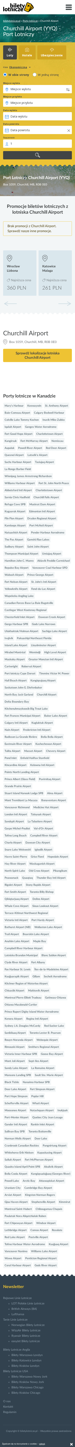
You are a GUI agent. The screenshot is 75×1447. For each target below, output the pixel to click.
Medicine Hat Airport (46, 807)
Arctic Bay (29, 1181)
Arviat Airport (13, 1195)
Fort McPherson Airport (39, 1160)
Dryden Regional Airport (41, 518)
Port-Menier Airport (17, 1117)
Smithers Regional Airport (43, 1047)
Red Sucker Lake (54, 1026)
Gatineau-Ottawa (55, 997)
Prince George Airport (40, 575)
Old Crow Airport (39, 871)
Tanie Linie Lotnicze (15, 1319)
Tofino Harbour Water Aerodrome (25, 1244)
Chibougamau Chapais (49, 1209)
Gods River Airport (46, 1265)
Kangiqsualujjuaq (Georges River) (50, 1174)
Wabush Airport (14, 575)
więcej (42, 1444)
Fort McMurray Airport (34, 441)
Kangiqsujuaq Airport (43, 680)
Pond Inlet (11, 758)
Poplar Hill (37, 1096)
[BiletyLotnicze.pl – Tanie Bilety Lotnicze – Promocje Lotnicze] (18, 7)
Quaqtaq (27, 878)
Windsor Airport (46, 1223)
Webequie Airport (47, 1040)
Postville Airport (38, 1237)
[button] (64, 303)
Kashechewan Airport (48, 744)
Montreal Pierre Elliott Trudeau (23, 997)
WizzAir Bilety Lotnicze (25, 1330)
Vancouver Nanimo (16, 1251)
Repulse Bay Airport (17, 568)
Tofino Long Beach (15, 835)
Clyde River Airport (16, 962)
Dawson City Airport (37, 842)
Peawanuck (11, 878)
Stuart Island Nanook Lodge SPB (24, 793)
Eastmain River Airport (18, 744)
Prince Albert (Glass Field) (20, 779)
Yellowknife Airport (16, 589)
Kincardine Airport (15, 765)
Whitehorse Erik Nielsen (19, 1152)
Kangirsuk (11, 441)
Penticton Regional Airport (41, 1258)
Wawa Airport (13, 1258)
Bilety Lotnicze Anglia (16, 1349)
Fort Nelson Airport (16, 582)
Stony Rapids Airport (38, 885)
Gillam (36, 976)
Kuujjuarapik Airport (17, 976)
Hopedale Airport (58, 857)
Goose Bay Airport (52, 1054)
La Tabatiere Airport (40, 821)
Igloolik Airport (43, 849)
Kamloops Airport (15, 525)
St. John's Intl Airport (43, 582)
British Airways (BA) (24, 1309)
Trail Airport (12, 934)
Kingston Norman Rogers (40, 1195)
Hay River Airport (15, 864)
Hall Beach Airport (16, 680)
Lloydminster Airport (43, 645)
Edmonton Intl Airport (42, 511)
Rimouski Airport (15, 1047)
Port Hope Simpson (16, 1096)
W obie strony (18, 75)
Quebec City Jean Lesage (47, 1117)
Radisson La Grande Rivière (21, 737)
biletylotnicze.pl (11, 21)
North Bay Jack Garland (19, 694)
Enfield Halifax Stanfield (34, 758)
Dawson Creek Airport (51, 617)
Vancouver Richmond (17, 807)
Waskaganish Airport (42, 864)
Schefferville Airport (17, 1103)
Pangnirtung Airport (54, 1145)
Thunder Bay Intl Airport (51, 878)
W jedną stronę (48, 75)
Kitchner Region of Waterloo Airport (26, 983)
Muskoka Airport (15, 659)
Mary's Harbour (14, 406)
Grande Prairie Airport (18, 786)
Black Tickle (12, 1082)
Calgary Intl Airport (16, 723)
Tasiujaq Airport (44, 462)
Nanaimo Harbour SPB (36, 1082)
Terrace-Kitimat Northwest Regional (26, 913)
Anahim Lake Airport (17, 941)
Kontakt (8, 1406)
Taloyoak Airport (41, 814)
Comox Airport (39, 1230)
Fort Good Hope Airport (18, 434)
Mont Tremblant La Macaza (21, 800)
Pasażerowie (9, 137)
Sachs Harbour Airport (18, 462)
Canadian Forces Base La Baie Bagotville (29, 603)
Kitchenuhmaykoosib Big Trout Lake (26, 709)
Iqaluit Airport (13, 427)
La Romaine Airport (42, 1068)
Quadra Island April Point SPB (22, 1167)
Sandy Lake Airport (16, 1068)
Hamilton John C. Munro (19, 561)
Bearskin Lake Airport (36, 934)
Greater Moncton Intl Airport (46, 659)
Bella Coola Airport (16, 1174)
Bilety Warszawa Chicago (27, 1387)
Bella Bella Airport (52, 737)
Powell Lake (12, 1181)
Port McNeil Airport (41, 525)
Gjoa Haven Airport (16, 1202)
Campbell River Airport (44, 835)
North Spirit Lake (15, 871)
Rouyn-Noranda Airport (19, 1040)
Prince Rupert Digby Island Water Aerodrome (32, 1012)
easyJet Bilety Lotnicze (25, 1341)
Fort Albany (38, 962)
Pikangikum (60, 871)
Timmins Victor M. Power (54, 673)
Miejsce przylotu (12, 96)
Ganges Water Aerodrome (40, 427)
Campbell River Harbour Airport (23, 948)
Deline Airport (40, 899)
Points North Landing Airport (22, 772)
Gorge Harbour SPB (16, 624)
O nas (7, 1401)
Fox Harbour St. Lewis (18, 969)
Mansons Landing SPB (18, 1075)
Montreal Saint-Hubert (18, 1209)
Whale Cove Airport (17, 906)
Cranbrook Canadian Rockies (22, 1145)
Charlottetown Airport (49, 434)
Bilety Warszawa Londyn (27, 1355)
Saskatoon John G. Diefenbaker (23, 687)
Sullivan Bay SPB (15, 1131)
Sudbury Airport (14, 546)
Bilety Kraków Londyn (25, 1366)
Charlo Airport (13, 842)
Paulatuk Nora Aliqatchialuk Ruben (25, 1216)
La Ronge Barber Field (18, 469)
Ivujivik (9, 638)
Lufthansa (17, 1314)
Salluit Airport (13, 1160)
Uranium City (13, 1188)
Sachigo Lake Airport (54, 631)
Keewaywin (34, 406)
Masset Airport (33, 751)
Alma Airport (54, 793)
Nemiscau (57, 441)
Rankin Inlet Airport (42, 1124)
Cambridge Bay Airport (38, 1188)
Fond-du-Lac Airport (43, 589)
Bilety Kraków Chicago (25, 1392)
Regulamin (9, 1412)
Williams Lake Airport (44, 1251)
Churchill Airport (46, 694)
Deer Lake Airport (15, 1089)
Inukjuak (63, 1110)
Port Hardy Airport (42, 920)
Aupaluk (9, 448)
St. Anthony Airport (56, 406)
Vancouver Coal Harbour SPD (50, 568)
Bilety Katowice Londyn (26, 1360)
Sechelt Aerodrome (55, 976)
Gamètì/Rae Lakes (38, 539)
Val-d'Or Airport (43, 828)
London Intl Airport (16, 814)
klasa (5, 67)
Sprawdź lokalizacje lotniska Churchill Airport (38, 355)
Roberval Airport (31, 666)
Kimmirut (64, 1202)
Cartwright (11, 666)
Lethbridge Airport (16, 1230)
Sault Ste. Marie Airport (49, 1075)
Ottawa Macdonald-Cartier (21, 1004)
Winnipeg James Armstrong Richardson (28, 476)
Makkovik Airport (38, 990)
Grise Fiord (37, 857)
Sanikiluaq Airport (15, 1033)
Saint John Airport (38, 546)
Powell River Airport (30, 448)
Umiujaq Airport (51, 554)
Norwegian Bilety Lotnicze (28, 1325)
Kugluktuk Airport (42, 723)
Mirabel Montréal (15, 652)
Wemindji (34, 652)
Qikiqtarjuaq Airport (17, 899)
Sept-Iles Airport (38, 1061)
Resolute (57, 1230)
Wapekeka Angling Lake (19, 596)
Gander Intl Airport (16, 1124)
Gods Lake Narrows (43, 624)
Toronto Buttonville (40, 1131)
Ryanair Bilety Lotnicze (25, 1335)
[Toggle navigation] (69, 7)
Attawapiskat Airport (51, 1181)
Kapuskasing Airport (49, 1152)
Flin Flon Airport (14, 518)
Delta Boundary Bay (17, 701)
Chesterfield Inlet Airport (20, 617)
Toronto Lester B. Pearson (45, 1033)
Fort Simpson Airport (42, 1089)
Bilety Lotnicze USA (15, 1371)
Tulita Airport (12, 751)
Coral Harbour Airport (18, 1265)
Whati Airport (40, 1103)
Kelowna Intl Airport (42, 765)
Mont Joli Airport (15, 1061)
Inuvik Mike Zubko (53, 420)
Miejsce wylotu (11, 83)
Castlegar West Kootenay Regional (25, 610)
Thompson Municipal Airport (21, 554)
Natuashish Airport (16, 532)
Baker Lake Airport (55, 716)
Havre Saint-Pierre (16, 857)
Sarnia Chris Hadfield (17, 497)
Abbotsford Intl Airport (18, 490)
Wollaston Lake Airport (48, 927)
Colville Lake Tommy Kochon (22, 420)
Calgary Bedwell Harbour (49, 413)
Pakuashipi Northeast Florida (34, 638)
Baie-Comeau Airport (17, 413)
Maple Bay (39, 941)
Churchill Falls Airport (46, 497)
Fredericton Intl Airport (36, 730)
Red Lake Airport (15, 1237)
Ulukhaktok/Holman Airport (21, 631)
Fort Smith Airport (15, 892)
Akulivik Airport (53, 1167)
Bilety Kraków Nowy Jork (27, 1382)
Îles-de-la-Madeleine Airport (51, 969)
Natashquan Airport (42, 1110)
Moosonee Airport (15, 1110)
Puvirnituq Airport (49, 779)
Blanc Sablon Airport (53, 955)
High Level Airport (55, 652)
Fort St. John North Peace (54, 483)
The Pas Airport (14, 539)
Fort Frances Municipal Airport (22, 716)
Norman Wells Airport (18, 1138)
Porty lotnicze (30, 21)
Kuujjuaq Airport (58, 1244)
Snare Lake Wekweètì (18, 849)
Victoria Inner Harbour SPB (21, 1054)
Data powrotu (11, 123)
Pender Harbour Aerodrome (47, 532)
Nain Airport (12, 730)
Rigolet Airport (13, 885)
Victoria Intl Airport (16, 920)
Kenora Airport (13, 1019)
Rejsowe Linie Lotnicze (17, 1298)
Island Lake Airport (16, 645)
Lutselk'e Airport (38, 455)
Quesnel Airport (14, 455)
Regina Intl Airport (37, 1019)
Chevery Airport (55, 751)
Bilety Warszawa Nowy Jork (29, 1376)
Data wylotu (10, 110)
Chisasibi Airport (14, 990)
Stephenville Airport (43, 1202)
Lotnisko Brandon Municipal (21, 955)
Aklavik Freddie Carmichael (53, 561)
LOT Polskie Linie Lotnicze (27, 1303)
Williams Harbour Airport (20, 483)
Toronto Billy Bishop (42, 892)
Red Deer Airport (56, 448)
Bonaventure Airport (53, 800)
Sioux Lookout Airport (45, 906)
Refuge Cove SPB (15, 504)
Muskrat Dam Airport (42, 504)
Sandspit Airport (14, 821)
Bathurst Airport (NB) (18, 927)
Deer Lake (41, 1138)
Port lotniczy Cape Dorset (20, 673)
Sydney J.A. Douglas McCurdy (22, 1026)
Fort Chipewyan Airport (18, 1223)
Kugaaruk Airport (15, 511)
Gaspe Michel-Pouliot (17, 828)
